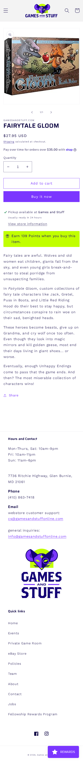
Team (12, 674)
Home (13, 623)
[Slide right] (51, 112)
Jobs (12, 704)
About (13, 684)
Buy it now (41, 197)
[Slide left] (32, 112)
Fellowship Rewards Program (32, 714)
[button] (6, 10)
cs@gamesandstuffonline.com (35, 519)
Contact (15, 694)
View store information (27, 224)
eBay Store (17, 653)
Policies (14, 664)
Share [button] (14, 395)
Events (13, 633)
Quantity (10, 158)
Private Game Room (25, 643)
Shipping (8, 141)
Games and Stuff (46, 755)
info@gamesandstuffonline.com (37, 536)
